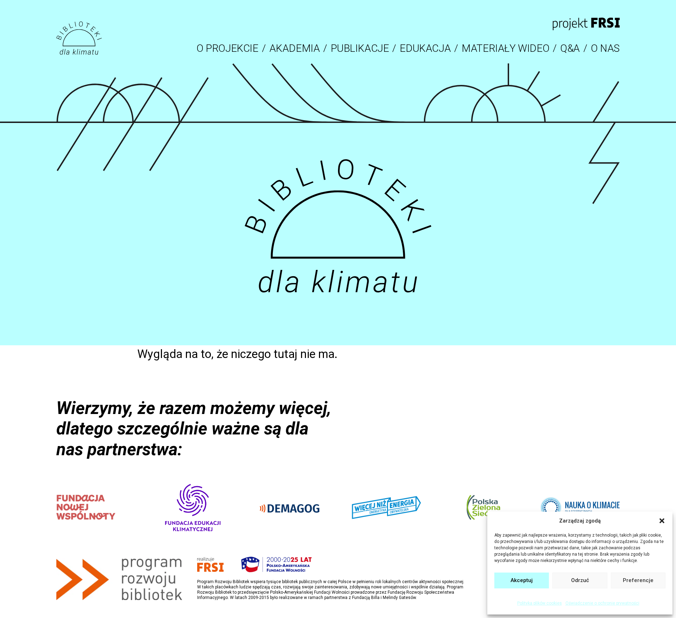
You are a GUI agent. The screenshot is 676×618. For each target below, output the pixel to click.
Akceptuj (522, 580)
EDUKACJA (425, 48)
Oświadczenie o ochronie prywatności (602, 603)
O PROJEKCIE (227, 48)
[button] (661, 520)
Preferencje (638, 580)
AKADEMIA (294, 48)
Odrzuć (580, 580)
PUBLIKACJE (360, 48)
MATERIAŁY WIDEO (505, 48)
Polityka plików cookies (539, 603)
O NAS (605, 48)
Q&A (570, 48)
